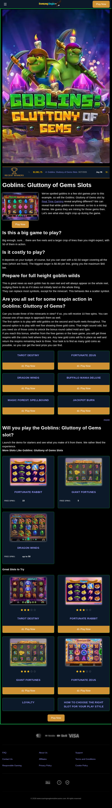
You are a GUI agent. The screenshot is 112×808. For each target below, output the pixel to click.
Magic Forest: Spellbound (28, 400)
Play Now (101, 4)
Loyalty (28, 702)
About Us (43, 752)
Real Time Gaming (52, 201)
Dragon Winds (28, 377)
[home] (50, 6)
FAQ (4, 752)
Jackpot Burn (83, 400)
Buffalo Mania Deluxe (84, 377)
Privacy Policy (45, 765)
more (107, 419)
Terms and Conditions (85, 759)
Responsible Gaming (12, 765)
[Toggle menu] (5, 4)
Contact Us (7, 759)
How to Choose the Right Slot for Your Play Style (84, 704)
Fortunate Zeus (83, 355)
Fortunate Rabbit (28, 492)
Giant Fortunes (84, 492)
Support (79, 752)
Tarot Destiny (28, 355)
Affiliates (43, 759)
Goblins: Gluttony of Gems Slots (51, 172)
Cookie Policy (81, 765)
